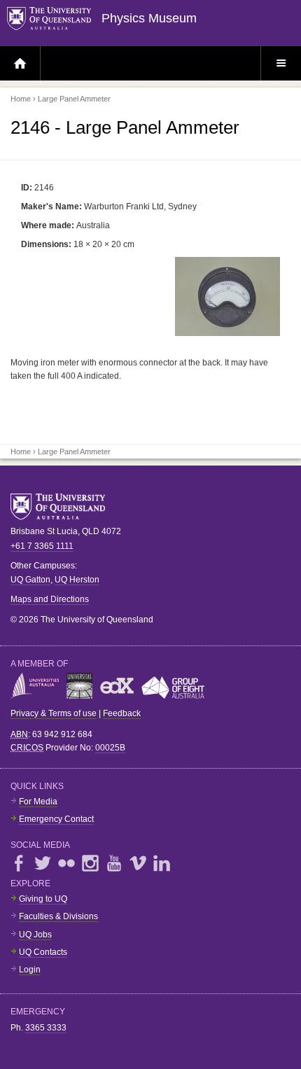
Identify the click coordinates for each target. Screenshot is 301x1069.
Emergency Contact (56, 819)
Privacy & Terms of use (53, 713)
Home (20, 99)
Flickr (66, 863)
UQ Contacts (43, 952)
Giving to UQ (43, 899)
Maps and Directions (49, 599)
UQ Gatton (30, 580)
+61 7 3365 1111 (42, 546)
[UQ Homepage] (54, 19)
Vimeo (138, 863)
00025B (110, 748)
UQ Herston (77, 580)
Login (30, 969)
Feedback (122, 713)
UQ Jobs (35, 934)
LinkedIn (161, 863)
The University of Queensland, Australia (62, 507)
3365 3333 (45, 1028)
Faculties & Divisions (58, 916)
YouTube (114, 863)
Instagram (90, 863)
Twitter (42, 863)
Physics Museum (149, 18)
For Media (38, 801)
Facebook (18, 863)
